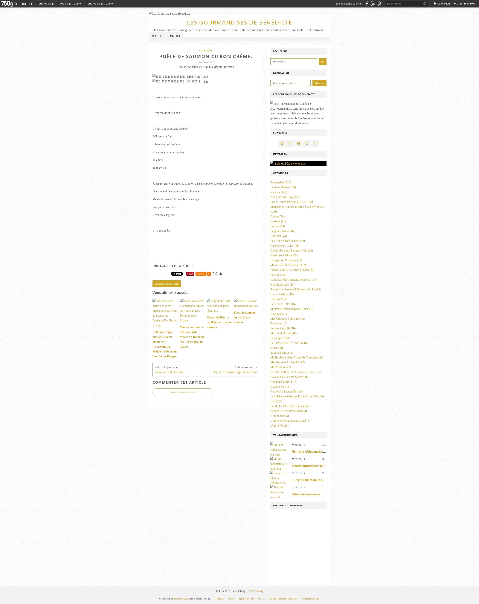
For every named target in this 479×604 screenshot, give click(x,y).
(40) (284, 245)
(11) (287, 318)
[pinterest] (379, 3)
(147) (278, 192)
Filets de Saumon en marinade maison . (321, 494)
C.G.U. (261, 598)
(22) (295, 289)
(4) (286, 391)
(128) (285, 197)
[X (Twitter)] (373, 3)
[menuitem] (157, 36)
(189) (283, 187)
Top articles (219, 598)
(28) (292, 270)
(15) (292, 308)
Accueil (157, 36)
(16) (282, 294)
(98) (277, 216)
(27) (278, 274)
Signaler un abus (246, 598)
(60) (283, 231)
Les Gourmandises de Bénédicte (239, 22)
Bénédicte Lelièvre (181, 598)
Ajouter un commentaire (183, 392)
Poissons (206, 50)
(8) (279, 338)
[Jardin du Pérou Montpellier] (298, 163)
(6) (289, 376)
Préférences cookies (310, 598)
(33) (286, 260)
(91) (278, 221)
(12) (279, 313)
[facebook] (367, 3)
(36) (284, 255)
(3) (279, 415)
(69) (277, 226)
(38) (291, 250)
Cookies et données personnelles (283, 598)
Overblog (257, 591)
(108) (291, 201)
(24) (293, 279)
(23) (282, 284)
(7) (297, 357)
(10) (278, 323)
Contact (174, 36)
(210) (280, 182)
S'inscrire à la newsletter (167, 283)
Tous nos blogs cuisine (347, 3)
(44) (278, 235)
